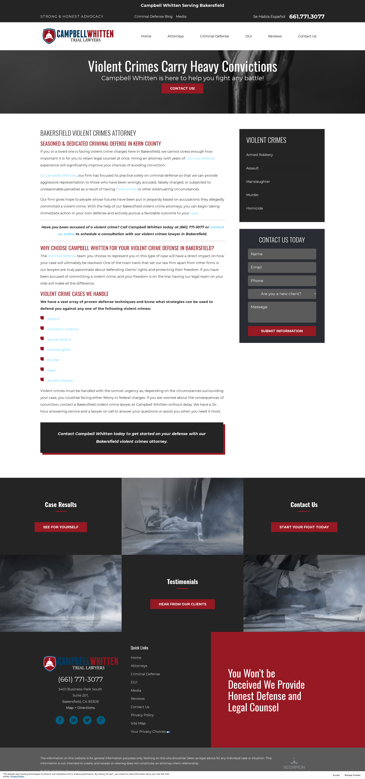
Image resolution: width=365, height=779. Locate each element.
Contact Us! (182, 88)
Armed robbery (60, 380)
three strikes (126, 189)
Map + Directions (80, 708)
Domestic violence (63, 329)
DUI (134, 682)
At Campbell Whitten (58, 175)
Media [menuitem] (181, 16)
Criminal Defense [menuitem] (214, 36)
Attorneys (139, 666)
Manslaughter (59, 350)
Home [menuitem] (146, 36)
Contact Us (140, 707)
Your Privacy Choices (149, 731)
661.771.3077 (307, 16)
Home (136, 658)
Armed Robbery (259, 155)
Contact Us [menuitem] (307, 36)
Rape (51, 370)
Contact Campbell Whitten (85, 433)
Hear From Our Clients (182, 604)
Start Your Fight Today (304, 527)
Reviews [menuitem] (275, 36)
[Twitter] (87, 720)
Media (136, 690)
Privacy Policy (142, 715)
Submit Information (282, 331)
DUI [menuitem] (248, 36)
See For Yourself (60, 527)
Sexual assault (59, 339)
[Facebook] (60, 720)
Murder (53, 360)
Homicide (254, 208)
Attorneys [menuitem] (176, 36)
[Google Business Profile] (101, 720)
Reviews (138, 699)
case (194, 213)
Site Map (138, 723)
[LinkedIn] (73, 720)
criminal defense (200, 158)
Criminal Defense (145, 674)
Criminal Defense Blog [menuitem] (153, 16)
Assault (53, 319)
